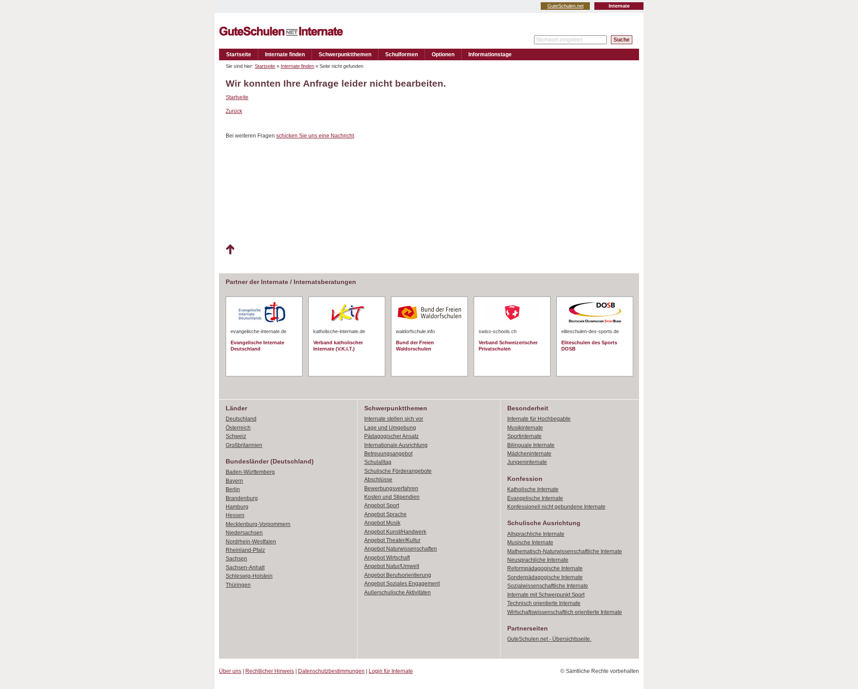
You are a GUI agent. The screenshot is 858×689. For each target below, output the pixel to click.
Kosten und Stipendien (392, 497)
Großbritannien (244, 445)
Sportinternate (524, 436)
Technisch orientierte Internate (543, 603)
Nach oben (230, 249)
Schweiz (236, 436)
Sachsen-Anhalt (245, 567)
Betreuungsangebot (388, 454)
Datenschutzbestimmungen (331, 671)
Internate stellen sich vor (393, 419)
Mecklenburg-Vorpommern (258, 524)
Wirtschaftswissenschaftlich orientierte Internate (564, 612)
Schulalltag (377, 462)
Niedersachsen (244, 533)
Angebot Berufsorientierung (397, 575)
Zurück (234, 111)
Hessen (235, 515)
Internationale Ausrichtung (396, 445)
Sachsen (236, 558)
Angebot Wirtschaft (387, 558)
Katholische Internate (533, 489)
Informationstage (490, 54)
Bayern (234, 481)
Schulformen (401, 54)
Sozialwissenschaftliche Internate (547, 586)
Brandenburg (242, 498)
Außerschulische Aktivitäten (397, 592)
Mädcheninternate (529, 454)
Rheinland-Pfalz (245, 550)
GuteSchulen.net (565, 5)
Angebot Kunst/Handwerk (395, 532)
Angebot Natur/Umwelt (391, 566)
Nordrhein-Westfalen (251, 542)
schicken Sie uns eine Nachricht (315, 136)
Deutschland (241, 419)
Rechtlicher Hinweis (269, 671)
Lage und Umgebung (390, 428)
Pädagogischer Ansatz (391, 436)
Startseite (238, 54)
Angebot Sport (381, 505)
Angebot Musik (382, 523)
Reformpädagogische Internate (545, 568)
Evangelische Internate (535, 498)
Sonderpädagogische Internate (545, 577)
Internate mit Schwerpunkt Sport (546, 595)
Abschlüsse (378, 479)
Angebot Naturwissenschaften (400, 549)
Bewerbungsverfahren (391, 488)
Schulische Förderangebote (398, 471)
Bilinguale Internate (531, 445)
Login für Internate (391, 671)
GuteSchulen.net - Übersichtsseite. (549, 639)
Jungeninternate (527, 462)
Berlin (233, 489)
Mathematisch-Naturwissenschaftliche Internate (564, 551)
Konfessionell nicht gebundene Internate (556, 507)
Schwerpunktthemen (345, 54)
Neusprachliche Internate (537, 560)
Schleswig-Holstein (249, 576)
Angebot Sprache (385, 514)
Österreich (238, 428)
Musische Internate (530, 542)
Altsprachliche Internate (535, 534)
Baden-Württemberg (250, 472)
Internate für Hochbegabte (539, 419)
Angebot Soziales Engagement (402, 583)
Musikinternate (525, 428)
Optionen (443, 54)
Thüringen (238, 585)
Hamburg (237, 507)
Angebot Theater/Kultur (392, 540)
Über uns (230, 671)
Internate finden (285, 54)
